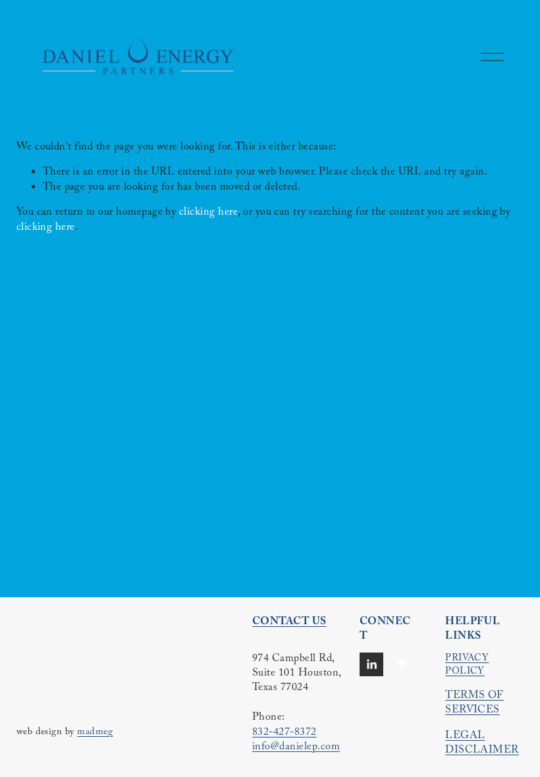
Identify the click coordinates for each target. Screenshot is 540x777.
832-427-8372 (284, 733)
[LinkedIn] (371, 664)
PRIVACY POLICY (467, 666)
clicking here (208, 213)
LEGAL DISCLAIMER (482, 744)
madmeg (95, 732)
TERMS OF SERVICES (474, 704)
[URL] (402, 664)
